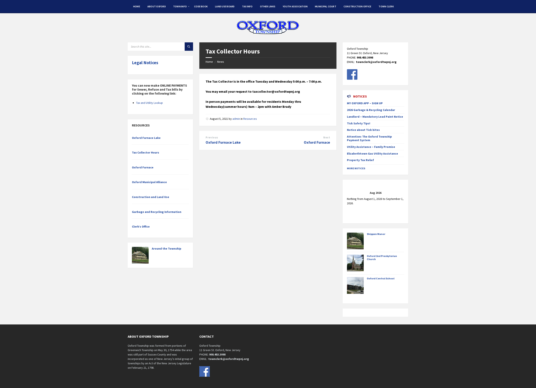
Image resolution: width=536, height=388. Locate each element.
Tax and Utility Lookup (149, 103)
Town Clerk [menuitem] (386, 6)
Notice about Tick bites (363, 130)
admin (236, 119)
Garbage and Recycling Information (156, 212)
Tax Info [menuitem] (247, 6)
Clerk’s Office (141, 226)
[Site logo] (268, 34)
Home (209, 62)
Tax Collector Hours (145, 152)
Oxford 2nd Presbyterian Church (382, 257)
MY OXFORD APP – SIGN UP (365, 103)
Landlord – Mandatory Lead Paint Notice (375, 116)
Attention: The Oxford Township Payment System (369, 138)
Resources (250, 119)
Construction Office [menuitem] (357, 6)
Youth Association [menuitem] (295, 6)
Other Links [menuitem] (268, 6)
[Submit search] (189, 46)
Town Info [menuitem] (180, 6)
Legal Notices (145, 62)
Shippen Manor (376, 234)
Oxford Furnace (317, 142)
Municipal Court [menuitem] (325, 6)
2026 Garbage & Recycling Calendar (371, 110)
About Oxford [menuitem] (156, 6)
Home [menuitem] (136, 6)
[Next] (398, 193)
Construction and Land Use (150, 197)
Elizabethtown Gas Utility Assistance (372, 153)
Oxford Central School (380, 278)
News (220, 62)
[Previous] (352, 193)
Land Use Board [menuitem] (224, 6)
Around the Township (166, 248)
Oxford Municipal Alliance (149, 182)
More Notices (356, 168)
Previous (212, 137)
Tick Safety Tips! (358, 123)
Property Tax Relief (360, 160)
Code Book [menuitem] (201, 6)
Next (326, 137)
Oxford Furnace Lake (223, 142)
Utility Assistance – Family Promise (371, 147)
